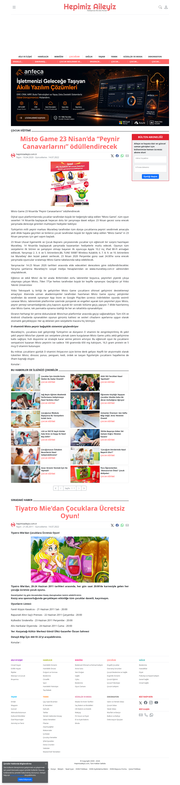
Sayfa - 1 (69, 488)
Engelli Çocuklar (113, 665)
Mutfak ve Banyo (114, 712)
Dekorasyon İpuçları (115, 719)
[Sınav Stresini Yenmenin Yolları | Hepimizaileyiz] (25, 474)
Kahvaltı (46, 709)
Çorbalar (46, 734)
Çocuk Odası (112, 705)
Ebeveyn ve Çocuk (18, 676)
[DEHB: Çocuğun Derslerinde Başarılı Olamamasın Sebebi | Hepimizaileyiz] (85, 455)
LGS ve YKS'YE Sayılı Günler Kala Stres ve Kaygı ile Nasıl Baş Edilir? (53, 434)
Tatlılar (45, 712)
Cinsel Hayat (16, 665)
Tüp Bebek (47, 690)
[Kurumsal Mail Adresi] (141, 714)
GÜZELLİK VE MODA (132, 56)
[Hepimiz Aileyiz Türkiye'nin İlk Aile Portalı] (90, 7)
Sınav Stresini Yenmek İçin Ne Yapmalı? (54, 469)
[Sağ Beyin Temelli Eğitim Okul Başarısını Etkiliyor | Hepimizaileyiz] (25, 400)
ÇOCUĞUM (74, 56)
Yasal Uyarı (69, 769)
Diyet (141, 672)
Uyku (77, 679)
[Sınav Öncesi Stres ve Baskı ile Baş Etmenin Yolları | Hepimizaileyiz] (85, 419)
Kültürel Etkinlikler (18, 716)
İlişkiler (13, 672)
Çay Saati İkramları (50, 701)
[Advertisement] (90, 34)
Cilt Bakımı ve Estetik (83, 709)
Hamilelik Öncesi (49, 668)
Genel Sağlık (144, 679)
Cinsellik (46, 679)
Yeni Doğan (79, 672)
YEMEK (114, 56)
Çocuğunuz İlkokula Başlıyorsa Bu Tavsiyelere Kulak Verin (52, 416)
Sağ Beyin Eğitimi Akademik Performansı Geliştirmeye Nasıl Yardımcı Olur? (53, 397)
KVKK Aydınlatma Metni (98, 769)
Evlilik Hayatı (16, 668)
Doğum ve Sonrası (50, 672)
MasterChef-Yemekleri (51, 752)
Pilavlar (46, 723)
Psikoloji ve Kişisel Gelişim (149, 676)
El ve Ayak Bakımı (82, 719)
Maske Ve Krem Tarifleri (84, 701)
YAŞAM (101, 56)
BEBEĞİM (58, 56)
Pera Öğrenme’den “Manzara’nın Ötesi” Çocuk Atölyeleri (112, 471)
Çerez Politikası (134, 769)
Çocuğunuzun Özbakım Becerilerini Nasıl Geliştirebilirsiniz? (51, 452)
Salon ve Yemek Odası (115, 701)
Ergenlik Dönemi (113, 676)
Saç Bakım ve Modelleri (84, 705)
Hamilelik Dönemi (50, 665)
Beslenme (47, 676)
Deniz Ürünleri (48, 744)
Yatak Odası (111, 709)
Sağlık (77, 676)
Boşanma (14, 679)
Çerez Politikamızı (17, 775)
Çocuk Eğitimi (112, 679)
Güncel (13, 709)
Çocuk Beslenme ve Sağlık (117, 672)
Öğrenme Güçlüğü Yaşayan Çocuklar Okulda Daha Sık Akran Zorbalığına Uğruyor (113, 397)
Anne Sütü (79, 668)
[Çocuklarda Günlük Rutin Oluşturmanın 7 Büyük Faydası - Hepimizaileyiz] (25, 382)
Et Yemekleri (47, 705)
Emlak (13, 701)
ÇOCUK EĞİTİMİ (48, 382)
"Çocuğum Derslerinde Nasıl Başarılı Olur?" (113, 450)
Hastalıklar (143, 668)
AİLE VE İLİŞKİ (25, 56)
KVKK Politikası (81, 769)
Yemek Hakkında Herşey (52, 716)
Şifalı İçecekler (48, 741)
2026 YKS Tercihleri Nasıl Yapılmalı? (111, 377)
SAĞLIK (89, 56)
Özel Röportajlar (17, 719)
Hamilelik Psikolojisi (50, 686)
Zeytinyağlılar (48, 727)
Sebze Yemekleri (49, 719)
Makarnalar (47, 730)
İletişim (60, 769)
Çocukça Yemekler (50, 737)
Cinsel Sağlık (144, 683)
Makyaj (78, 712)
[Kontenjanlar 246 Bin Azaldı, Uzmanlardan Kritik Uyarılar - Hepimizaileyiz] (85, 382)
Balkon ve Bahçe (113, 716)
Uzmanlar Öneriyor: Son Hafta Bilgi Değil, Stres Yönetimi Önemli (114, 416)
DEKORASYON (155, 56)
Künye (53, 769)
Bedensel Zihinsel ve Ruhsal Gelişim (89, 665)
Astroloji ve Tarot (17, 723)
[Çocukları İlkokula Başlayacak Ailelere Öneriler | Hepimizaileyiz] (25, 419)
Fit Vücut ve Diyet (82, 716)
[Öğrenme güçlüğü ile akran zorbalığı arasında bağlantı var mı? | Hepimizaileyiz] (85, 400)
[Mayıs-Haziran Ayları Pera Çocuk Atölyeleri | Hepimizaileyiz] (85, 474)
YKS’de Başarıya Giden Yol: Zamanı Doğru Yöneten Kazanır (112, 434)
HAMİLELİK (43, 56)
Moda (77, 723)
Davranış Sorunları (114, 668)
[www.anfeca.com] (90, 96)
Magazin (14, 705)
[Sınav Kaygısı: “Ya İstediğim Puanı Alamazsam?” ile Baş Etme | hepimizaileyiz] (25, 437)
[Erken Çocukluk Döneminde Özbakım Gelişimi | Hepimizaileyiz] (25, 455)
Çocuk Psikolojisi (113, 683)
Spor (45, 683)
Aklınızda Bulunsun (18, 712)
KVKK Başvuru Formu (118, 769)
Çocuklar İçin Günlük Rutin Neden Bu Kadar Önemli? (53, 377)
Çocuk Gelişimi (112, 686)
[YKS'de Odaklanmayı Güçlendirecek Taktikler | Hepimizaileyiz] (85, 437)
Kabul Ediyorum (25, 779)
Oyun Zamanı (80, 686)
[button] (14, 7)
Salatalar (46, 748)
